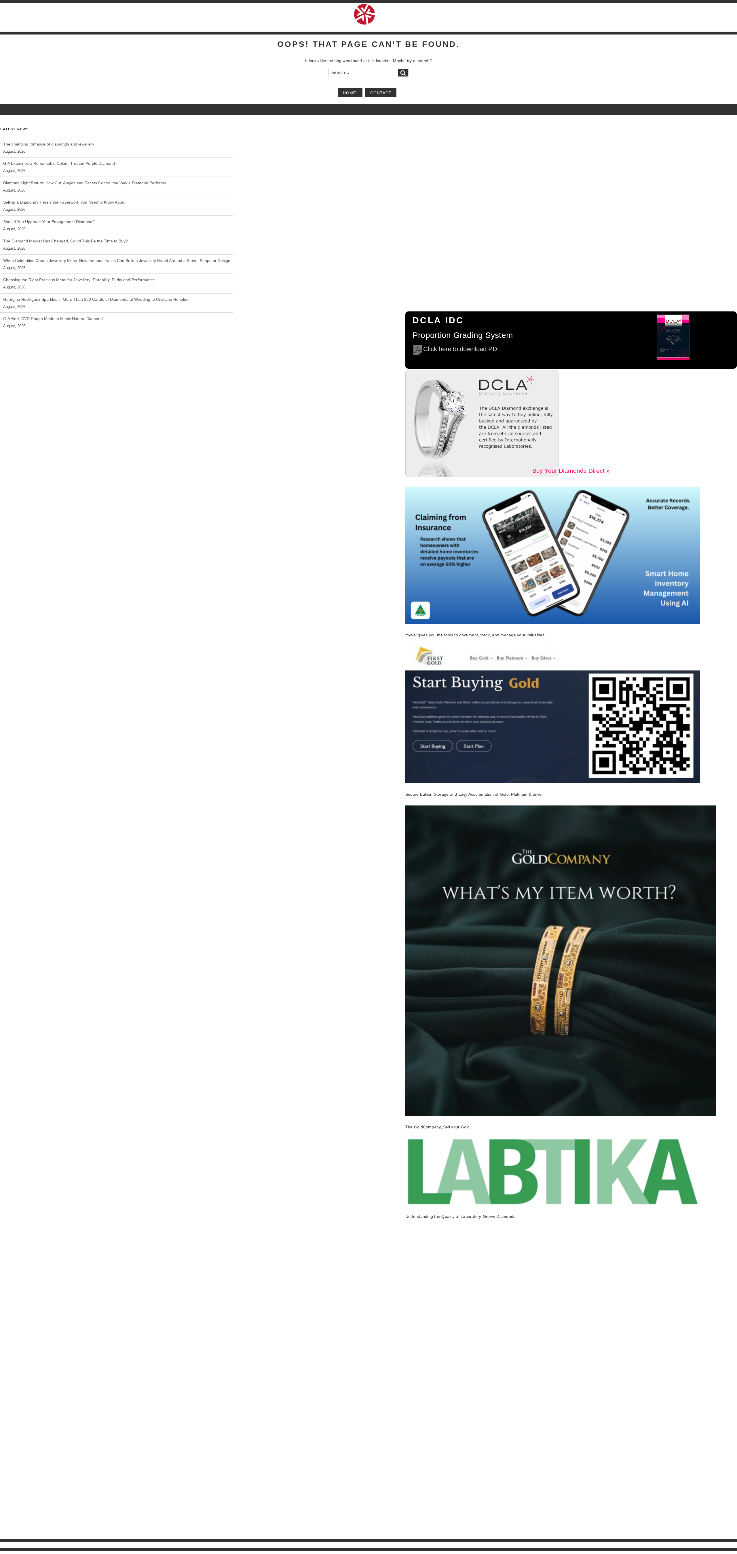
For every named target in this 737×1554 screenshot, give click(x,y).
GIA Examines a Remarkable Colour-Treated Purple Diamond (59, 144)
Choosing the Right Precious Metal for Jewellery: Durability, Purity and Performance (79, 260)
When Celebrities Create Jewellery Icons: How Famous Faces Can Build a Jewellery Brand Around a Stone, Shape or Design (116, 241)
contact (381, 92)
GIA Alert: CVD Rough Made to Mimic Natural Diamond (53, 299)
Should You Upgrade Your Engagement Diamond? (49, 202)
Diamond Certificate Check (597, 1545)
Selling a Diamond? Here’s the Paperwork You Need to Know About (64, 183)
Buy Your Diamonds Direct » (571, 470)
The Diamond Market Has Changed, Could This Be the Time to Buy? (65, 221)
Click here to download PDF (462, 349)
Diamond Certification (553, 1545)
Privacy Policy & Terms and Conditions (684, 1545)
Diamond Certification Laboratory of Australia (47, 1545)
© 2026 (6, 1545)
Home (350, 92)
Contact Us (728, 1545)
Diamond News (636, 1545)
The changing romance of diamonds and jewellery (48, 318)
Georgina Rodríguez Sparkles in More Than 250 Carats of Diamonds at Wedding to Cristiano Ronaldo (96, 280)
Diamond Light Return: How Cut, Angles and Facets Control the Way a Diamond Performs (84, 163)
